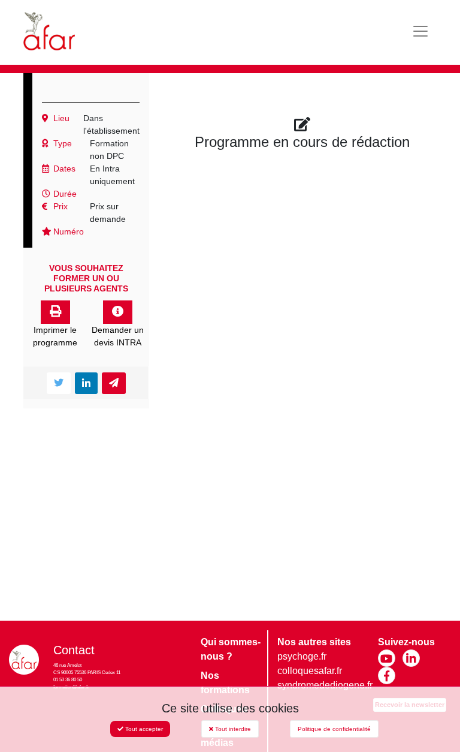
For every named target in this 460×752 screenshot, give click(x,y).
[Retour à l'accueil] (49, 31)
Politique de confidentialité (334, 729)
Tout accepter (143, 729)
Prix (59, 206)
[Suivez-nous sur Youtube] (386, 658)
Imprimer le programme (55, 336)
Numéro (67, 231)
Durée (64, 193)
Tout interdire (232, 729)
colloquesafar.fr (309, 671)
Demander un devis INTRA (118, 336)
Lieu (60, 118)
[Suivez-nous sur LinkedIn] (411, 658)
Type (61, 143)
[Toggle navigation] (420, 31)
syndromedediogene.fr (325, 685)
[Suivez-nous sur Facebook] (386, 675)
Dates (63, 168)
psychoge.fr (301, 656)
